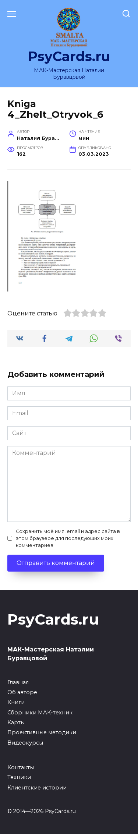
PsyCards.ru (69, 56)
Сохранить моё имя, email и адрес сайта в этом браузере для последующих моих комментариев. (68, 538)
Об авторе (22, 692)
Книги (16, 702)
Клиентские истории (37, 787)
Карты (16, 722)
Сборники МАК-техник (39, 712)
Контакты (20, 767)
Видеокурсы (25, 742)
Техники (19, 777)
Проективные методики (41, 732)
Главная (18, 682)
